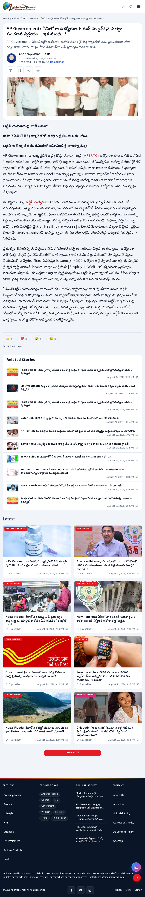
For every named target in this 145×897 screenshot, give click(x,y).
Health (7, 859)
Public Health (59, 818)
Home (6, 18)
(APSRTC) (91, 156)
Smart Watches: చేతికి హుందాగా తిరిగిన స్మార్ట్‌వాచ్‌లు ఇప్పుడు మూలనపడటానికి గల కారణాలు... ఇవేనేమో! (103, 676)
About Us (118, 795)
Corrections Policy (123, 823)
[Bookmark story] (20, 70)
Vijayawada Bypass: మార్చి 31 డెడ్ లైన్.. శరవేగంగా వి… (89, 840)
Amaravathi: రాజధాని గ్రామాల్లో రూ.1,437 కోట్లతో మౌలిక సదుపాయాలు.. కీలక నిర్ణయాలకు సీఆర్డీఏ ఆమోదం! (107, 565)
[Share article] (29, 70)
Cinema (45, 800)
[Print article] (38, 70)
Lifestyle (8, 814)
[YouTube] (81, 890)
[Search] (131, 6)
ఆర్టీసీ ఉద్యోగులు (37, 202)
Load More (72, 752)
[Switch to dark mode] (123, 7)
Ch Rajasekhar (55, 62)
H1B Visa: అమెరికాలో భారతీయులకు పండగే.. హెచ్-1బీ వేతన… (91, 829)
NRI (6, 823)
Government (47, 806)
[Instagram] (90, 890)
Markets (59, 812)
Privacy (118, 890)
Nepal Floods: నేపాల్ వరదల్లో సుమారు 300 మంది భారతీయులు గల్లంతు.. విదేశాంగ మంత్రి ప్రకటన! (36, 730)
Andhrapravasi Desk (34, 54)
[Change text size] (10, 70)
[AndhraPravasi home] (19, 6)
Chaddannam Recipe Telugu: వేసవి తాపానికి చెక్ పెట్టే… (89, 817)
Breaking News (12, 795)
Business (9, 832)
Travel (44, 818)
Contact (138, 890)
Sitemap (118, 841)
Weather (45, 812)
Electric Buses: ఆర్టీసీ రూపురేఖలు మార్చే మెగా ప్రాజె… (90, 795)
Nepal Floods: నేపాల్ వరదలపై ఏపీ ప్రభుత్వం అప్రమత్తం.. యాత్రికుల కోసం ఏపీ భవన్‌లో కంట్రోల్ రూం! (35, 621)
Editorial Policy (121, 814)
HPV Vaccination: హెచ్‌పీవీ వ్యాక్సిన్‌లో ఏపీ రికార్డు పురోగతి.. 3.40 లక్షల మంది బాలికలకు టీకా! (36, 564)
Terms (128, 890)
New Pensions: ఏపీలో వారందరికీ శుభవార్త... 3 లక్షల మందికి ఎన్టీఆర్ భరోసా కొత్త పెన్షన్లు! (106, 619)
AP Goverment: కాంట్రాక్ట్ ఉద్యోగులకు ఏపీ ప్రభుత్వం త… (90, 806)
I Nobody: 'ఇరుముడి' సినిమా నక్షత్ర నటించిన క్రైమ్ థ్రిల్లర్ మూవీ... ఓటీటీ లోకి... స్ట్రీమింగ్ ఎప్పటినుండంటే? (105, 732)
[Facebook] (71, 890)
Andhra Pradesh (13, 850)
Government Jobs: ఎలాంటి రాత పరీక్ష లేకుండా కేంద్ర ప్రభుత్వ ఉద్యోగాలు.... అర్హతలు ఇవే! (35, 675)
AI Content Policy (123, 832)
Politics (15, 18)
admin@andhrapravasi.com (110, 877)
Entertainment (12, 841)
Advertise (118, 804)
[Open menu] (138, 6)
